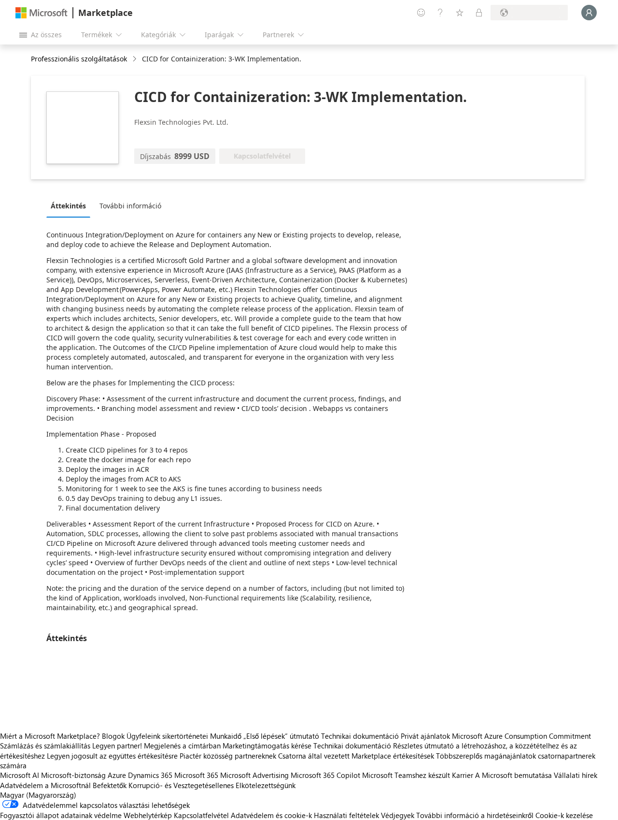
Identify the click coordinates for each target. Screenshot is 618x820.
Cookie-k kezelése (564, 815)
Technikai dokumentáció (360, 736)
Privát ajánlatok (425, 736)
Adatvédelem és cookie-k (271, 815)
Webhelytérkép (148, 815)
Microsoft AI (19, 775)
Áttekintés (68, 205)
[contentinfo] (135, 59)
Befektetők (109, 785)
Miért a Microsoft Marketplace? (50, 736)
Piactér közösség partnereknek (228, 756)
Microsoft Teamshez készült (406, 775)
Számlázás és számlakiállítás (45, 745)
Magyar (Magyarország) (38, 795)
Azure (117, 775)
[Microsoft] (41, 12)
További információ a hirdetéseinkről (475, 815)
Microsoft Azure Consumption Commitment (521, 736)
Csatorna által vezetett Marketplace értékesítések (356, 756)
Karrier (462, 775)
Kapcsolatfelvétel (201, 815)
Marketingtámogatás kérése (267, 745)
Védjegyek (397, 815)
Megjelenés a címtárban (182, 745)
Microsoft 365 (196, 775)
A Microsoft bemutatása (513, 775)
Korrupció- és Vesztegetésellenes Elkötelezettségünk (211, 785)
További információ (130, 205)
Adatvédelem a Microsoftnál (45, 785)
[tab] (70, 205)
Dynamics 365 (150, 775)
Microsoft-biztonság (73, 775)
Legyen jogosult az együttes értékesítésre (112, 756)
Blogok (113, 736)
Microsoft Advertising (254, 775)
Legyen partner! (117, 745)
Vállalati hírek (575, 775)
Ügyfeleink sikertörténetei (167, 736)
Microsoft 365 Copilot (325, 775)
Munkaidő (225, 736)
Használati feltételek (346, 815)
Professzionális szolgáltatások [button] (79, 58)
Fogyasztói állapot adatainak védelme (61, 815)
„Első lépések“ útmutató (281, 736)
